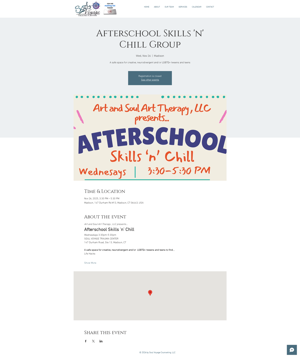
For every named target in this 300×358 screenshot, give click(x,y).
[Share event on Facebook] (85, 341)
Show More (90, 263)
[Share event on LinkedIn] (101, 341)
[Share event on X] (93, 341)
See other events (150, 80)
